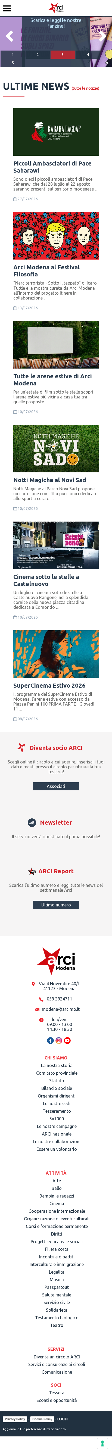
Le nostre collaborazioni (56, 1141)
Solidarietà (56, 1310)
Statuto (56, 1080)
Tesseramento (57, 1111)
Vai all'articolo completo (28, 109)
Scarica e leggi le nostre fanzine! (56, 23)
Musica (57, 1279)
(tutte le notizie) (85, 88)
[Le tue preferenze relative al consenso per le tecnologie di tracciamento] (102, 1443)
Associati (56, 786)
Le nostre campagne (57, 1126)
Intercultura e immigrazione (57, 1264)
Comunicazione (57, 1372)
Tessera (56, 1392)
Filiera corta (57, 1249)
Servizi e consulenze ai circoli (56, 1364)
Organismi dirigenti (57, 1095)
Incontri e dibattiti (56, 1256)
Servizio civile (56, 1302)
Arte (56, 1180)
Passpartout (57, 1287)
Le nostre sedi (56, 1103)
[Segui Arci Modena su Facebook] (50, 1043)
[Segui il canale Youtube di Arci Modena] (67, 1043)
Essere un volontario (56, 1149)
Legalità (56, 1272)
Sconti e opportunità (56, 1400)
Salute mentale (56, 1294)
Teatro (56, 1325)
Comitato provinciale (56, 1073)
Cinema (56, 1203)
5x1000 (56, 1118)
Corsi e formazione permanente (57, 1226)
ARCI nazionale (56, 1133)
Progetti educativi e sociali (57, 1241)
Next (103, 36)
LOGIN (62, 1419)
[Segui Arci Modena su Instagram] (58, 1043)
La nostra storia (57, 1065)
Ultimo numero (56, 904)
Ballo (57, 1188)
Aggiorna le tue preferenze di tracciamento (34, 1429)
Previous (9, 36)
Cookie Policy (42, 1419)
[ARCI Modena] (56, 8)
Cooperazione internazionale (57, 1211)
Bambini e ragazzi (56, 1195)
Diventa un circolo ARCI (57, 1356)
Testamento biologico (57, 1317)
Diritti (56, 1233)
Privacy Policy (15, 1419)
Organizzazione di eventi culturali (56, 1218)
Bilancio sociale (56, 1088)
